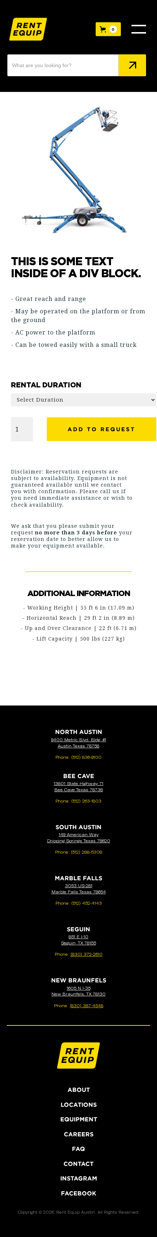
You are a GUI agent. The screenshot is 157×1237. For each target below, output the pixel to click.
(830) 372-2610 (86, 954)
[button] (108, 29)
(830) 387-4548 (86, 1005)
